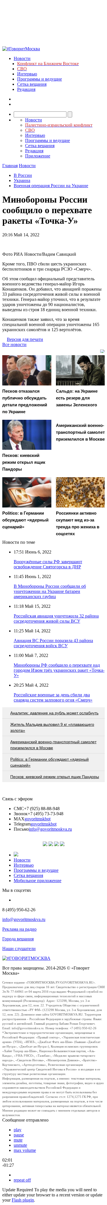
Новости (22, 58)
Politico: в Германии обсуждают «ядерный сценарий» (49, 762)
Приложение (37, 155)
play (17, 1129)
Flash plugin (23, 1200)
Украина (22, 180)
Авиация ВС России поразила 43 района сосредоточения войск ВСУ (53, 643)
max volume (25, 1150)
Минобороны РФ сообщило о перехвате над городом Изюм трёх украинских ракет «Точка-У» (59, 670)
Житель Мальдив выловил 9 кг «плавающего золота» (52, 727)
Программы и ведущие (39, 79)
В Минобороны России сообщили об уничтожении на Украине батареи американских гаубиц (50, 591)
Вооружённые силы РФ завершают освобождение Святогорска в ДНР (48, 564)
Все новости (14, 344)
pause (19, 1134)
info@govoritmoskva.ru (50, 829)
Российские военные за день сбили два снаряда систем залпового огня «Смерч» (53, 697)
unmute (20, 1145)
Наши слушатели (19, 948)
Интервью (27, 73)
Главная (10, 165)
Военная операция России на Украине (51, 185)
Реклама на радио (19, 929)
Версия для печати (25, 339)
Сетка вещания (32, 84)
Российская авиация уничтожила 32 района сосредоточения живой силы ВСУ (56, 619)
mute (18, 1140)
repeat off (22, 1180)
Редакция (26, 89)
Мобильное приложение (37, 880)
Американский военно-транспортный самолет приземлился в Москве (53, 745)
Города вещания (18, 938)
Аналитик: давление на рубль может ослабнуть (54, 713)
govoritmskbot (38, 818)
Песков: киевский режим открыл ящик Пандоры (54, 776)
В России (23, 175)
